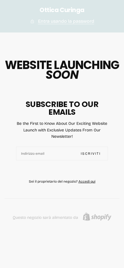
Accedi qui (86, 181)
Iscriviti (91, 154)
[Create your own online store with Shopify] (97, 217)
